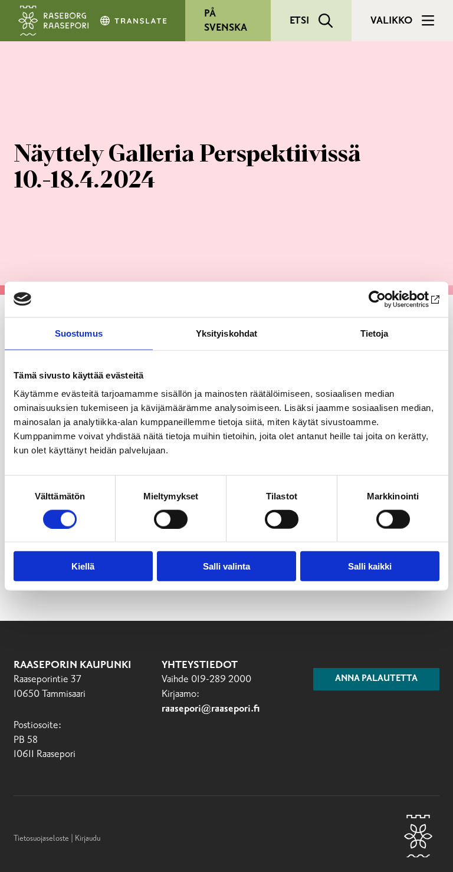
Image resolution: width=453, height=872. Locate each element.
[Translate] (134, 20)
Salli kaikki (370, 566)
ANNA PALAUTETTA (376, 678)
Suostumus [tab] (79, 333)
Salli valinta (226, 566)
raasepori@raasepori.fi (211, 709)
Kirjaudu (87, 838)
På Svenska (225, 21)
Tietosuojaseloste (41, 838)
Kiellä (82, 566)
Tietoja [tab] (374, 333)
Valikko (391, 21)
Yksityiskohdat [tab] (226, 333)
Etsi (299, 21)
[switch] (171, 518)
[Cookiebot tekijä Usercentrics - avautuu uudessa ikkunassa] (387, 299)
